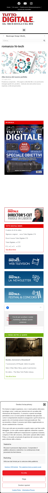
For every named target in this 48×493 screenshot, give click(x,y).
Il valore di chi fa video (13, 230)
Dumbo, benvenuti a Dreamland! (18, 360)
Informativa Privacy (28, 490)
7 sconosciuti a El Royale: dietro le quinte (20, 364)
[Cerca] (44, 40)
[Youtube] (25, 3)
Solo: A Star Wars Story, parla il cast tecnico (21, 368)
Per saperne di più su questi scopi (30, 467)
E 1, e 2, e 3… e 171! (13, 246)
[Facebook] (19, 3)
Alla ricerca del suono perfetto (14, 77)
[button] (44, 404)
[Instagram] (31, 3)
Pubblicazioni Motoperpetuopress (30, 7)
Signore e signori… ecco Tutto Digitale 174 (21, 234)
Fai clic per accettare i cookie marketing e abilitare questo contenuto (23, 319)
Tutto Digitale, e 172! (13, 242)
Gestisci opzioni (24, 485)
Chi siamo (15, 7)
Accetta (24, 473)
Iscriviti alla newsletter (24, 9)
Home (8, 7)
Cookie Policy (16, 490)
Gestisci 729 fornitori (11, 467)
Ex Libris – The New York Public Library (19, 372)
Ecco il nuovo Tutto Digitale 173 (17, 238)
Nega (24, 479)
